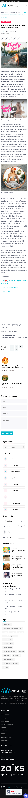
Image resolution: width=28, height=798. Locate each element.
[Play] (9, 791)
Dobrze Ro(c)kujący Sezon (10, 636)
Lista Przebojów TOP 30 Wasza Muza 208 (12, 384)
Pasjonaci (21, 651)
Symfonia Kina (16, 655)
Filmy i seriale (5, 715)
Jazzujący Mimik (8, 647)
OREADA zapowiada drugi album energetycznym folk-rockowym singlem (12, 366)
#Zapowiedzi (6, 21)
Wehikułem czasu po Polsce (11, 663)
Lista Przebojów (5, 721)
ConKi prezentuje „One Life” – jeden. (18, 559)
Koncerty (3, 718)
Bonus (5, 632)
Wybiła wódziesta (6, 737)
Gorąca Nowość (7, 639)
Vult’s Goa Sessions (8, 659)
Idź (21, 521)
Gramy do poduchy (8, 643)
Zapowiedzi (4, 740)
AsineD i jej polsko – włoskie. (17, 576)
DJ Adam (21, 632)
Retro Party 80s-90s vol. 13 (18, 551)
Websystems (9, 787)
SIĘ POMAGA (4, 734)
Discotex (12, 632)
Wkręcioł (6, 667)
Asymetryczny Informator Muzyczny (12, 628)
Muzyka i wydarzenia (17, 556)
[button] (14, 108)
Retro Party (6, 655)
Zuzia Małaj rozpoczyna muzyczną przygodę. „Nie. (18, 567)
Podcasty (3, 727)
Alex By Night (7, 624)
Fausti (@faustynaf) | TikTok (9, 287)
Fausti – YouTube (6, 291)
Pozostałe (14, 548)
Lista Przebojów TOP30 (9, 651)
